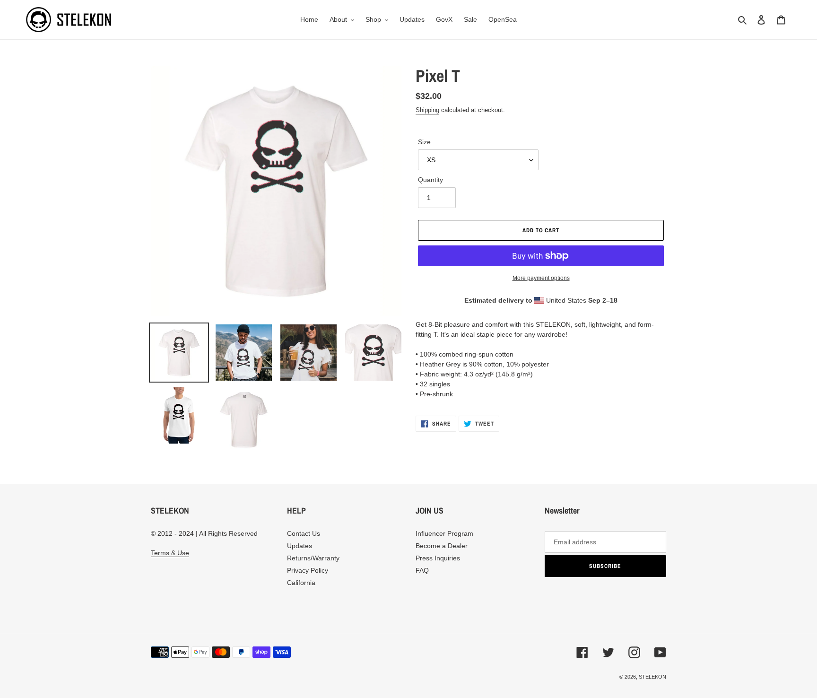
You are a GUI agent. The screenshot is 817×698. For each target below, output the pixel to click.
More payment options (541, 278)
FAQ (422, 570)
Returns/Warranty (313, 558)
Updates (299, 546)
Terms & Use (170, 553)
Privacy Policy (307, 570)
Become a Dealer (442, 546)
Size (424, 142)
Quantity (430, 179)
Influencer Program (444, 533)
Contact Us (303, 533)
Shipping (427, 109)
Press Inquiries (438, 558)
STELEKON (652, 677)
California (301, 582)
